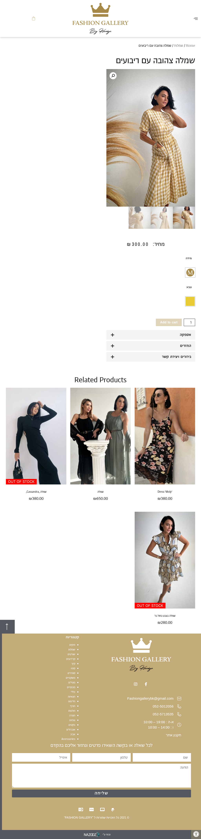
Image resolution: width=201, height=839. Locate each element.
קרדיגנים (70, 659)
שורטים (71, 654)
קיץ (73, 663)
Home (190, 45)
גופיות (72, 720)
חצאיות (71, 696)
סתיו (73, 668)
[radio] (190, 272)
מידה (189, 258)
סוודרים (71, 673)
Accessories (68, 739)
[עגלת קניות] (33, 18)
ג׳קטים (72, 725)
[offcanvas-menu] (195, 19)
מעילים (71, 682)
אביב (72, 734)
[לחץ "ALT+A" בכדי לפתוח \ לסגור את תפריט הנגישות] (196, 834)
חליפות (71, 701)
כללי (73, 692)
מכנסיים (71, 687)
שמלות (178, 45)
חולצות (71, 710)
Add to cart (168, 322)
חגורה (72, 715)
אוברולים (70, 729)
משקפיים (70, 677)
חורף (72, 706)
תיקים (72, 645)
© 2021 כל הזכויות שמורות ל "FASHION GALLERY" (96, 817)
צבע (189, 287)
